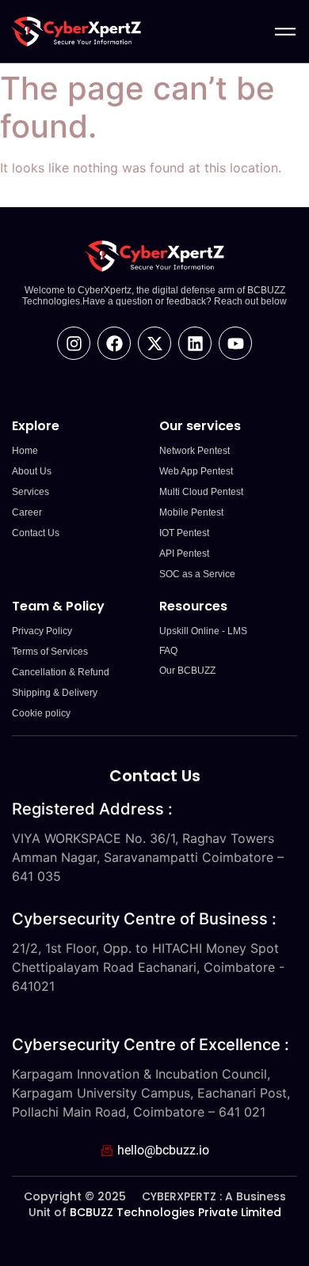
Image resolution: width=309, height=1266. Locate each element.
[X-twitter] (154, 343)
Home (25, 450)
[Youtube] (235, 343)
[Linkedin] (195, 343)
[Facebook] (114, 343)
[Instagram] (73, 343)
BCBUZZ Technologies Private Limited (175, 1212)
